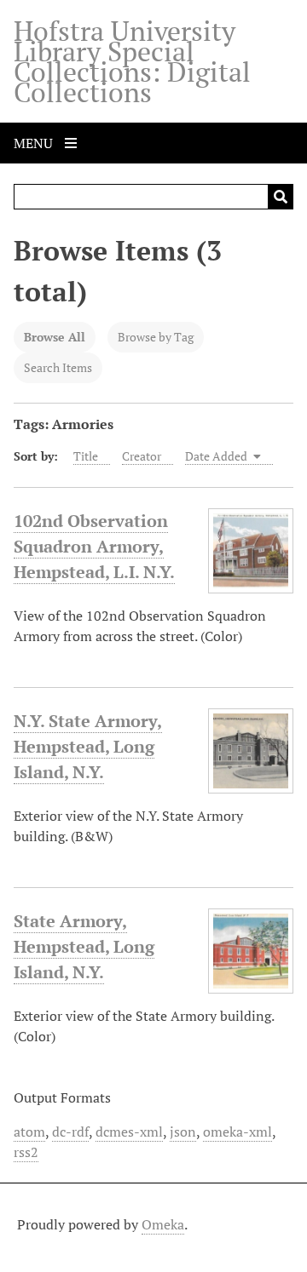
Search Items (58, 367)
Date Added (217, 456)
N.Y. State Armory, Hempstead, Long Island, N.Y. (88, 746)
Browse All (54, 337)
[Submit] (280, 196)
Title (85, 456)
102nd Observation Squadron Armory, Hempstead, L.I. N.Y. (94, 546)
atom (29, 1131)
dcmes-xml (129, 1131)
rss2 (26, 1152)
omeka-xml (237, 1131)
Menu (35, 143)
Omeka (163, 1224)
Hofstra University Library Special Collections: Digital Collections (132, 61)
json (183, 1131)
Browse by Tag (156, 337)
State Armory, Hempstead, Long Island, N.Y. (84, 946)
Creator (141, 456)
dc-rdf (70, 1131)
